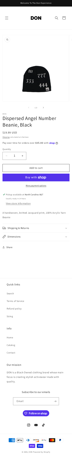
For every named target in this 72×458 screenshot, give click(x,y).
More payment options (36, 185)
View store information (18, 203)
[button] (6, 18)
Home (10, 337)
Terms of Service (15, 301)
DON (30, 452)
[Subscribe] (55, 401)
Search (10, 293)
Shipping (6, 137)
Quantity (7, 149)
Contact (11, 352)
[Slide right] (43, 107)
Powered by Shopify (41, 452)
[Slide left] (28, 107)
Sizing (10, 316)
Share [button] (9, 247)
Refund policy (14, 308)
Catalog (11, 345)
